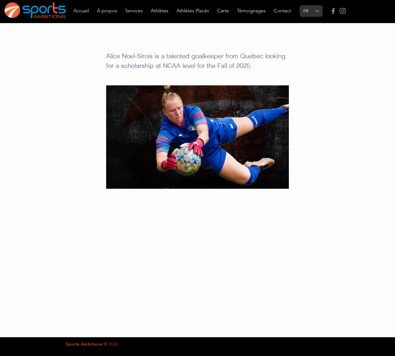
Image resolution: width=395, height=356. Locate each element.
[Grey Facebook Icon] (333, 11)
